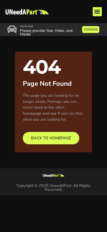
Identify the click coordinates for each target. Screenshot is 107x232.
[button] (97, 11)
